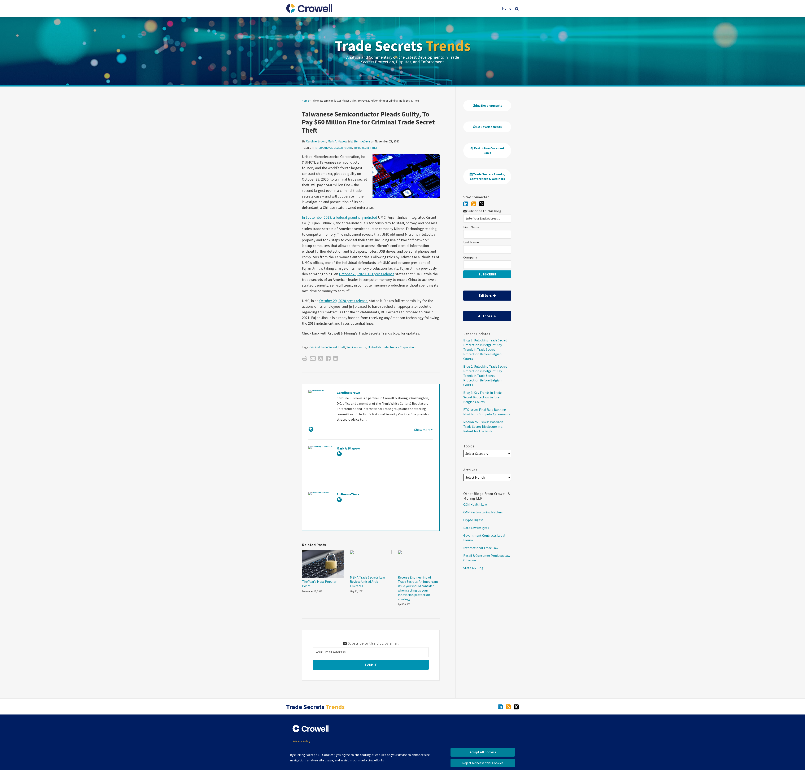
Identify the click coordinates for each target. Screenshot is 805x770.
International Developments (333, 148)
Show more (422, 430)
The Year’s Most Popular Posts (319, 583)
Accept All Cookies (483, 752)
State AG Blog (473, 568)
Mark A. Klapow (337, 141)
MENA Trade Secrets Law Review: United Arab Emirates (367, 581)
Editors (478, 294)
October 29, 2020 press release (343, 300)
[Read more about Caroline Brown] (311, 429)
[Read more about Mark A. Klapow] (339, 454)
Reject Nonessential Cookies (482, 763)
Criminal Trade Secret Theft (327, 347)
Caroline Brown (316, 141)
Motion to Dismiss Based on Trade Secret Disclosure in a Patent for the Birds (483, 426)
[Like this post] (328, 358)
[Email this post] (313, 358)
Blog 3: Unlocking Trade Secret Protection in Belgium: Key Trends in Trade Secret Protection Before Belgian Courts (485, 349)
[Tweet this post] (320, 358)
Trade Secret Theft (366, 148)
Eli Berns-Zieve (360, 141)
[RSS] (473, 204)
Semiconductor (356, 347)
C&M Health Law (475, 504)
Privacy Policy (301, 741)
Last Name (471, 242)
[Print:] (304, 358)
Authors (478, 314)
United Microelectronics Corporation (391, 347)
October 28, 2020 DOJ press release (366, 273)
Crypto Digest (473, 520)
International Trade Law (480, 548)
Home (506, 8)
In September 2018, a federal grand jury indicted (339, 217)
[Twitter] (481, 204)
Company (470, 257)
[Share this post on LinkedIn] (335, 358)
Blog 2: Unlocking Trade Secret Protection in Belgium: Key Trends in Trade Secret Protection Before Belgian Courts (485, 375)
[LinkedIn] (465, 204)
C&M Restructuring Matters (483, 512)
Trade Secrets (402, 45)
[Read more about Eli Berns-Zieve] (339, 500)
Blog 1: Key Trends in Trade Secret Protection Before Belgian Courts (482, 397)
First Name (471, 227)
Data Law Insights (476, 528)
